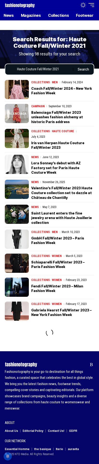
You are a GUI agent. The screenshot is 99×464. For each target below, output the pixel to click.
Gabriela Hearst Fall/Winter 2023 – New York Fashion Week (61, 312)
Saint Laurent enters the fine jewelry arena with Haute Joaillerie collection (61, 218)
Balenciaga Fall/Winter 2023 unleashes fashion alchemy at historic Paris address (57, 117)
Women (57, 256)
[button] (72, 5)
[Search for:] (43, 69)
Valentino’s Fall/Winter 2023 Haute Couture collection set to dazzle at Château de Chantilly (61, 192)
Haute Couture (63, 131)
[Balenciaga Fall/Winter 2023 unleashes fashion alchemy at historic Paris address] (17, 113)
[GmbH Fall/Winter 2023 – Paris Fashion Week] (17, 239)
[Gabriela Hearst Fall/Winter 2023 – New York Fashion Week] (17, 311)
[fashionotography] (20, 5)
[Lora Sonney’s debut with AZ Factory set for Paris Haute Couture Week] (17, 164)
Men (55, 82)
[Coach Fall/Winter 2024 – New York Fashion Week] (17, 89)
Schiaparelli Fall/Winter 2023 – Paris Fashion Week (58, 264)
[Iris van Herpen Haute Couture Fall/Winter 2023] (17, 138)
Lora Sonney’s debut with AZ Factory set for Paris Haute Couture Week (56, 167)
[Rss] (91, 365)
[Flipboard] (84, 365)
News (35, 157)
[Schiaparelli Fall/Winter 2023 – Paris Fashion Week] (17, 263)
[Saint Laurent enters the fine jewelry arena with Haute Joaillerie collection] (17, 214)
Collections (40, 82)
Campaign (38, 106)
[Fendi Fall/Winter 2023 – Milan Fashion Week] (17, 287)
